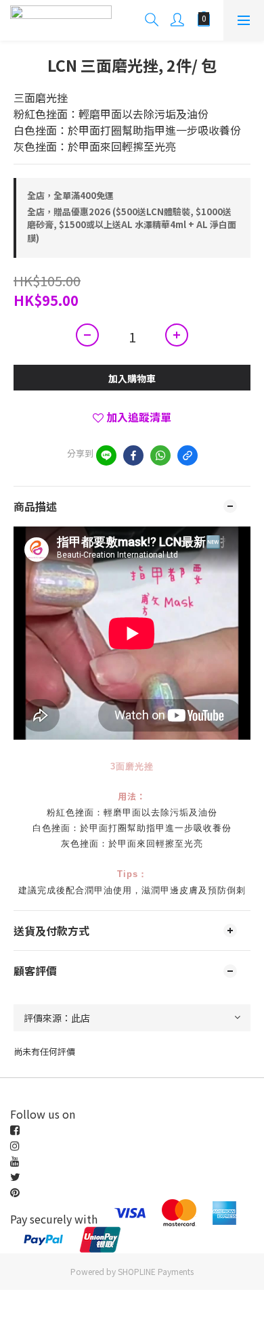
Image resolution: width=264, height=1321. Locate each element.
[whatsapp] (160, 455)
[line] (106, 455)
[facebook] (133, 455)
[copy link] (187, 455)
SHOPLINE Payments (156, 1271)
